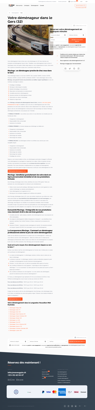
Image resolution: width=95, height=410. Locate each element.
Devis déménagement (62, 374)
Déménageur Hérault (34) (16, 318)
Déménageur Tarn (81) (15, 322)
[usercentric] (65, 406)
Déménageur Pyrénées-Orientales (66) (19, 328)
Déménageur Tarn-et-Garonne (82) (18, 324)
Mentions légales (45, 374)
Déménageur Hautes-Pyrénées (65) (18, 316)
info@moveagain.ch (17, 372)
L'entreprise (26, 5)
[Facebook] (68, 406)
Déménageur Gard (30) (15, 312)
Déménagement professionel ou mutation (47, 1)
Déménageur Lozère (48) (16, 330)
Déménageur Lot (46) (15, 320)
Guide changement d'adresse (64, 380)
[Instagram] (72, 406)
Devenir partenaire (62, 1)
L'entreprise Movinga (62, 376)
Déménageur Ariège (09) (15, 307)
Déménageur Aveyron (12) (16, 326)
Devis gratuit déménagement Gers (17, 171)
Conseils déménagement (63, 378)
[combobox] (57, 35)
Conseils (42, 5)
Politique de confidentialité (48, 376)
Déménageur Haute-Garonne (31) (17, 314)
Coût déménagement (62, 371)
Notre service (19, 5)
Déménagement (34, 5)
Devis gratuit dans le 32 (15, 299)
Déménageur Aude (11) (15, 309)
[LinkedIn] (75, 406)
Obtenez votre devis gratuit (77, 40)
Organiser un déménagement (64, 382)
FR (81, 1)
